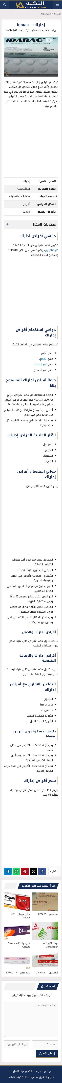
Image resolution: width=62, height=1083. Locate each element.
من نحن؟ (47, 1071)
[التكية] (31, 4)
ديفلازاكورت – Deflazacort (50, 945)
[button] (4, 4)
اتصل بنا (14, 1071)
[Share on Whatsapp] (16, 871)
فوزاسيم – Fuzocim (47, 914)
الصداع (43, 358)
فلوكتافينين (51, 250)
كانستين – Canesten (47, 972)
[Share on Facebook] (42, 871)
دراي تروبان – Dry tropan (20, 916)
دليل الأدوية (46, 14)
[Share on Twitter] (33, 871)
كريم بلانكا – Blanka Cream (19, 945)
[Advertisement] (31, 144)
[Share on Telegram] (8, 871)
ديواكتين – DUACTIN (18, 972)
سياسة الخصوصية (31, 1071)
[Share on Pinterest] (25, 871)
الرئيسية (57, 14)
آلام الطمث (41, 364)
